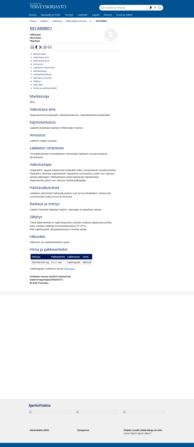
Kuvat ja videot (124, 14)
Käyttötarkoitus (41, 60)
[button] (32, 47)
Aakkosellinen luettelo (76, 21)
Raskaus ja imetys (42, 77)
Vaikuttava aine (41, 57)
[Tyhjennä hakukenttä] (155, 8)
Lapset (95, 14)
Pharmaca (69, 268)
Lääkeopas (57, 21)
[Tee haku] (159, 8)
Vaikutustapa (40, 70)
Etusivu (32, 14)
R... (91, 21)
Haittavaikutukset (42, 74)
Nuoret (108, 14)
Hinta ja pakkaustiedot (45, 88)
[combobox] (131, 8)
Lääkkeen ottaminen (44, 67)
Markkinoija (39, 53)
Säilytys (37, 81)
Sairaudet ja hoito (50, 14)
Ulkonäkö (38, 84)
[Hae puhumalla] (150, 8)
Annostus (38, 64)
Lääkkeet (83, 14)
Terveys (69, 14)
